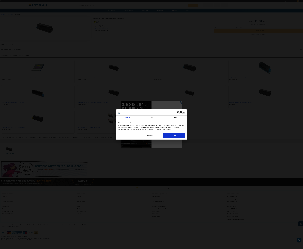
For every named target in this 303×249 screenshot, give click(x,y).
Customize (150, 135)
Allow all (174, 135)
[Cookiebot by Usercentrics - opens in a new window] (178, 112)
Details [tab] (151, 117)
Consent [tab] (127, 117)
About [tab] (175, 117)
